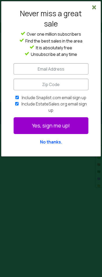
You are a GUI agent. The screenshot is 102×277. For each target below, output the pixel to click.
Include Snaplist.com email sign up (54, 97)
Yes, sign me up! (51, 125)
